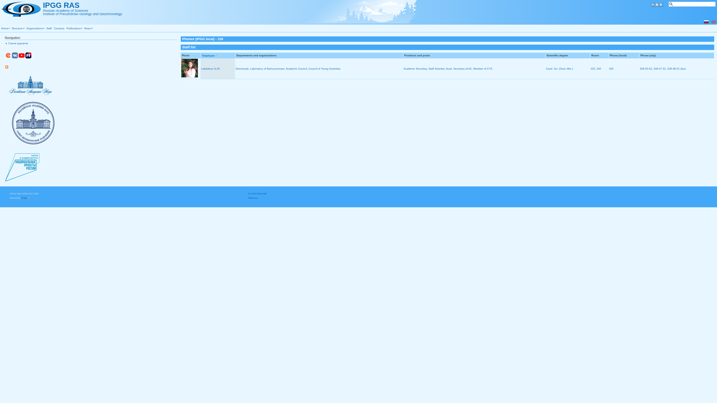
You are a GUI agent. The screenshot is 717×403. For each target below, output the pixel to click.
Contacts (59, 28)
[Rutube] (28, 57)
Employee (208, 55)
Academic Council (296, 68)
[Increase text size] (661, 6)
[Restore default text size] (657, 6)
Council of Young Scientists (324, 68)
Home (4, 29)
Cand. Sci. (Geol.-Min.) (559, 68)
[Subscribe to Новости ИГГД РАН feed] (8, 67)
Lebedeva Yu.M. (210, 68)
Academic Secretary (415, 68)
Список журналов (18, 43)
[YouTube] (22, 57)
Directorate (242, 68)
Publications (73, 29)
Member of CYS (482, 68)
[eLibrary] (8, 57)
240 (599, 68)
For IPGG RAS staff (257, 194)
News (87, 29)
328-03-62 (646, 68)
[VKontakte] (15, 57)
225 (593, 68)
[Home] (21, 15)
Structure (17, 29)
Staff (49, 28)
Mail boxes (253, 198)
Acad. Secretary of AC (459, 68)
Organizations (34, 29)
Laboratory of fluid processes (267, 68)
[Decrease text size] (653, 6)
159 (611, 68)
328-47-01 (660, 68)
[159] (713, 22)
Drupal (25, 198)
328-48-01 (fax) (676, 68)
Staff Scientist (437, 68)
